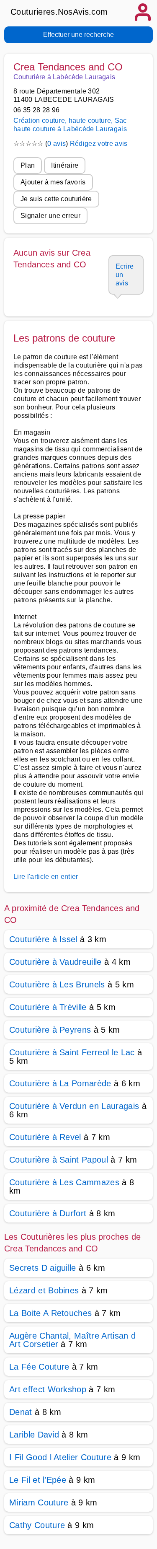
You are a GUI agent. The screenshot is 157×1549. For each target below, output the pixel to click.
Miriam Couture (38, 1502)
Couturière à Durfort (47, 1213)
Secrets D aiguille (42, 1267)
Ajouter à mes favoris (53, 182)
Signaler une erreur (50, 215)
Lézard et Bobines (44, 1290)
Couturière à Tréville (48, 1007)
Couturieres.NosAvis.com (59, 11)
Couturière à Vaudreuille (55, 961)
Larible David (34, 1434)
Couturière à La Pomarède (60, 1083)
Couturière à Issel (43, 939)
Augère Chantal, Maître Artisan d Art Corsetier (72, 1340)
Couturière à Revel (45, 1137)
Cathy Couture (37, 1525)
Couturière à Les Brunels (57, 984)
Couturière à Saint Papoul (58, 1159)
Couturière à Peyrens (50, 1029)
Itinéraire (64, 165)
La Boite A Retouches (50, 1313)
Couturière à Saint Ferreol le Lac (72, 1052)
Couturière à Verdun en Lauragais (74, 1106)
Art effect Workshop (47, 1389)
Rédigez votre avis (99, 143)
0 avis (56, 143)
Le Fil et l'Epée (37, 1479)
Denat (20, 1412)
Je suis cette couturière (56, 198)
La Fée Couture (39, 1366)
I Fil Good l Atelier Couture (60, 1457)
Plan (28, 165)
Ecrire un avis (125, 275)
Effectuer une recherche (78, 34)
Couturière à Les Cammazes (64, 1182)
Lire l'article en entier (45, 876)
